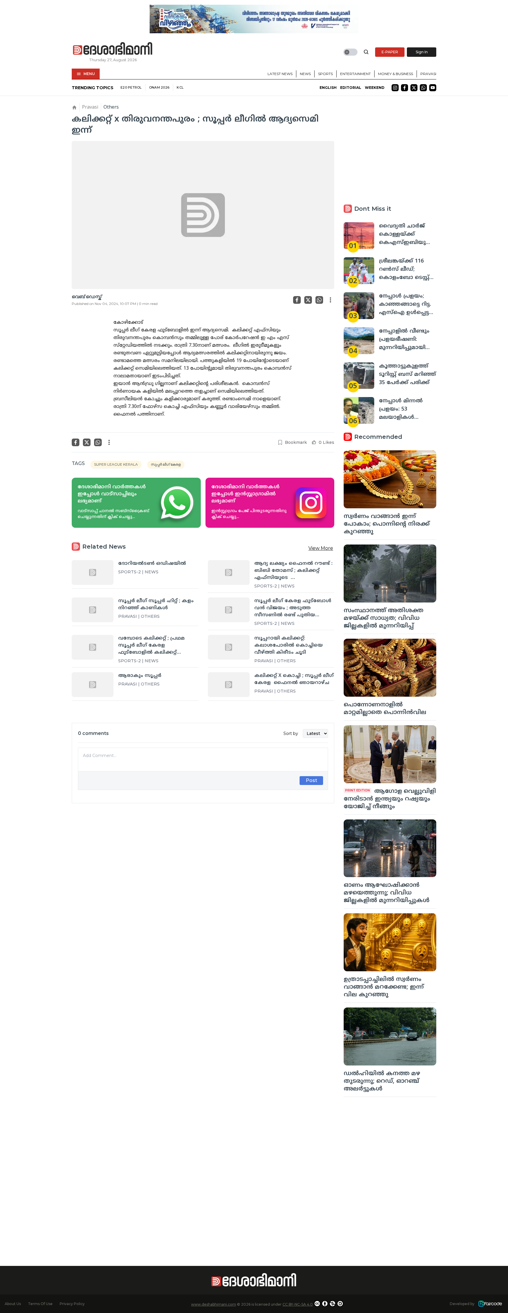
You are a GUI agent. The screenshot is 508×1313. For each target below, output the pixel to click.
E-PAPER (390, 52)
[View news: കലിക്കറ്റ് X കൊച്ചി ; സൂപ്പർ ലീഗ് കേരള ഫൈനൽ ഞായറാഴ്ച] (229, 684)
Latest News (280, 74)
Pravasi (428, 74)
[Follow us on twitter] (414, 88)
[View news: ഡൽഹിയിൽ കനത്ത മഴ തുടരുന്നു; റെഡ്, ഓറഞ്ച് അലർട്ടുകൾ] (390, 1036)
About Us (13, 1304)
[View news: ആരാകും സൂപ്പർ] (92, 684)
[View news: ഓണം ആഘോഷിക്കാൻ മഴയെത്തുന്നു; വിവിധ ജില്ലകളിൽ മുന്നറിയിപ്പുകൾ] (390, 848)
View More (320, 548)
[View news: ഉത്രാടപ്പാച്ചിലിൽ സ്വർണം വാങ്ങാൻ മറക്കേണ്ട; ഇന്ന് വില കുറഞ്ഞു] (390, 942)
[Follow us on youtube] (433, 88)
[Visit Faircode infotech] (490, 1303)
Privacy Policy (72, 1304)
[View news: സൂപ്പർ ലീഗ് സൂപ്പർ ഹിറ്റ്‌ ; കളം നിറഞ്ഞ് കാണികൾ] (92, 609)
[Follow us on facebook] (404, 88)
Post (311, 780)
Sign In (422, 52)
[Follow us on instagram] (395, 88)
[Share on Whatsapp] (319, 300)
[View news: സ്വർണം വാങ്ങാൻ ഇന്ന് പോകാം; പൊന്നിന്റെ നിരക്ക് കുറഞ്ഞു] (390, 479)
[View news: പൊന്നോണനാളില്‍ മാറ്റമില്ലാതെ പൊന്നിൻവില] (390, 668)
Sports (325, 74)
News (305, 74)
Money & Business (395, 74)
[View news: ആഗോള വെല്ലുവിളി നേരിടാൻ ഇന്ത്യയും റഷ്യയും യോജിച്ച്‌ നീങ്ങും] (390, 754)
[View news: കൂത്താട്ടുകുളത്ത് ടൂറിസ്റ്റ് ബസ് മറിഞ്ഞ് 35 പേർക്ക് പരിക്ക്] (359, 375)
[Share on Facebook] (297, 300)
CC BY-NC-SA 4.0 (298, 1304)
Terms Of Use (40, 1304)
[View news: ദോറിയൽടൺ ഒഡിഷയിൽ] (92, 572)
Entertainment (355, 74)
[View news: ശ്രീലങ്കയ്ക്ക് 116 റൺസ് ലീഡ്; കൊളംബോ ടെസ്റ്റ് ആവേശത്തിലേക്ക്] (359, 270)
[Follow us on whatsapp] (423, 88)
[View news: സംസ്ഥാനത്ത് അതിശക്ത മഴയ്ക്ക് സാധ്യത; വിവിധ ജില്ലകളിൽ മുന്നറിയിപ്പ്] (390, 573)
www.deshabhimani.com (213, 1304)
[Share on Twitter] (308, 300)
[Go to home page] (113, 49)
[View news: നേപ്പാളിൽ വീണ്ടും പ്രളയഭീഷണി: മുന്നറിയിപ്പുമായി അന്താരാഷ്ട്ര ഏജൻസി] (359, 340)
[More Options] (330, 300)
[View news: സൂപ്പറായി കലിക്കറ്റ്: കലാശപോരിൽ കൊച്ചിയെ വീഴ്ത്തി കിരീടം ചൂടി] (229, 647)
